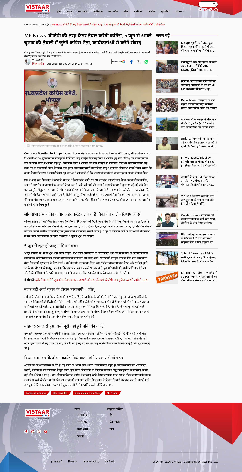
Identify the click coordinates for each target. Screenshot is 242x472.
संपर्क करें (109, 461)
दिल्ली (80, 436)
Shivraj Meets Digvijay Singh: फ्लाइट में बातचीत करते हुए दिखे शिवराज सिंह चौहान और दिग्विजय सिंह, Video (198, 161)
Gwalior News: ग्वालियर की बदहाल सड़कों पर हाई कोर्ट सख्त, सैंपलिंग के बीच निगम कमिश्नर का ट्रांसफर (198, 219)
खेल (126, 11)
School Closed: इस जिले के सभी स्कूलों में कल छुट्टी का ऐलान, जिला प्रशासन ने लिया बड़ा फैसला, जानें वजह (199, 257)
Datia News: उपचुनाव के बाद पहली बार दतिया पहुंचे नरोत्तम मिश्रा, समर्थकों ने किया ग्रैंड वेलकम (199, 104)
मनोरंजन (138, 11)
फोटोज (151, 11)
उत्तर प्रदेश (113, 11)
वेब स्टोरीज (115, 422)
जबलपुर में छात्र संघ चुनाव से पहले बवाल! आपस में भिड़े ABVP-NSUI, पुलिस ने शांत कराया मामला (199, 66)
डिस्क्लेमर (72, 461)
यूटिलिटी (165, 11)
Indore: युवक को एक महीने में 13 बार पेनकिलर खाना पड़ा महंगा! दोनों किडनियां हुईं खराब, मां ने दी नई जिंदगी (199, 142)
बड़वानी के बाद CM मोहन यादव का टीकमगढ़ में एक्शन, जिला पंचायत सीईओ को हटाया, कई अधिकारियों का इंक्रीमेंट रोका (198, 181)
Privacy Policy (91, 461)
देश (111, 415)
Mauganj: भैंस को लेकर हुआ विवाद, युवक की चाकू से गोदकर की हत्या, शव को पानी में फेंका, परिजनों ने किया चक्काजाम (198, 47)
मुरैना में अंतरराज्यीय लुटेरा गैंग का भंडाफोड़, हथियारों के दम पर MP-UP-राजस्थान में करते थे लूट (199, 85)
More (178, 11)
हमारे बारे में (56, 461)
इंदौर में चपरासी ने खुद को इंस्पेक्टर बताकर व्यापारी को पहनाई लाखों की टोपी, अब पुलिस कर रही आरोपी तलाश (91, 280)
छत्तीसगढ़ (98, 11)
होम (59, 11)
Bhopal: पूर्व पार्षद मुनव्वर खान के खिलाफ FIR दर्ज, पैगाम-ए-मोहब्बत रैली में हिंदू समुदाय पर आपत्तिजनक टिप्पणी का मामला (198, 238)
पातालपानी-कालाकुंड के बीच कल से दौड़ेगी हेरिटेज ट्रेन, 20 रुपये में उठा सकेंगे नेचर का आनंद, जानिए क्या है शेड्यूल (198, 123)
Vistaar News (31, 24)
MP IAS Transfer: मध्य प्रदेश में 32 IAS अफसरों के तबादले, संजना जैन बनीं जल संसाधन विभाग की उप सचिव (199, 276)
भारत (69, 11)
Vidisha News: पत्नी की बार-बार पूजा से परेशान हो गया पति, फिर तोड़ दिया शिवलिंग (198, 200)
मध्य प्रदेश (82, 11)
